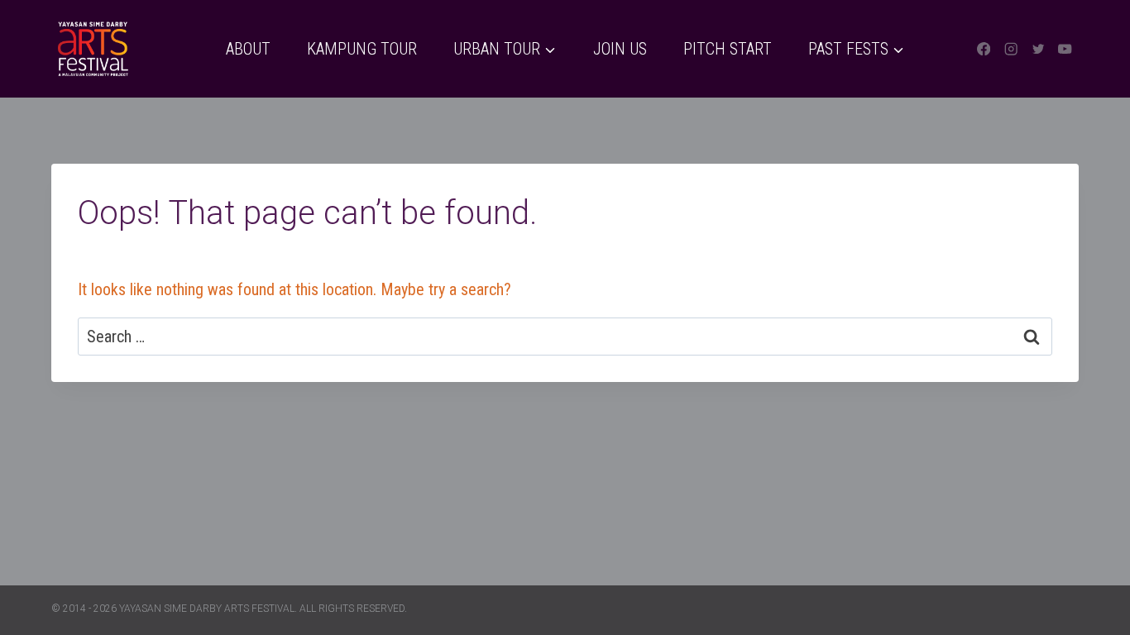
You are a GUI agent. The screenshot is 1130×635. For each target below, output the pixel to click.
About (248, 49)
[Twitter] (1037, 49)
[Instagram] (1011, 49)
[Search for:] (565, 336)
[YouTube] (1065, 49)
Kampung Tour (362, 49)
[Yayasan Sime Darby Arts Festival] (92, 49)
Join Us (620, 49)
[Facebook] (984, 49)
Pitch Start (727, 49)
